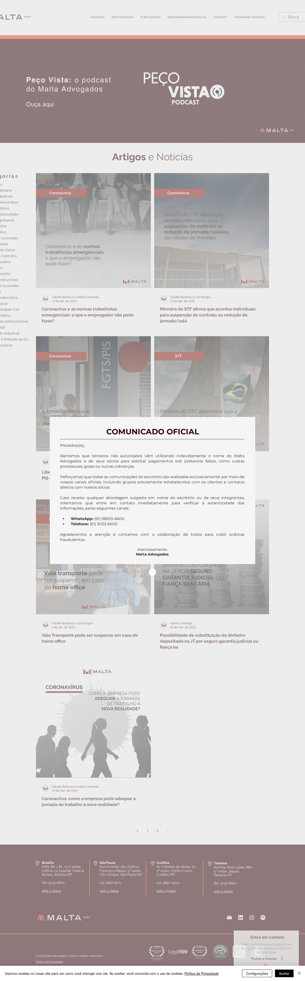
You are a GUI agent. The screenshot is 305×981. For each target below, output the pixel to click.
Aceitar (284, 973)
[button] (152, 572)
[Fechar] (299, 973)
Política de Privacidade (201, 973)
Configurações (257, 973)
